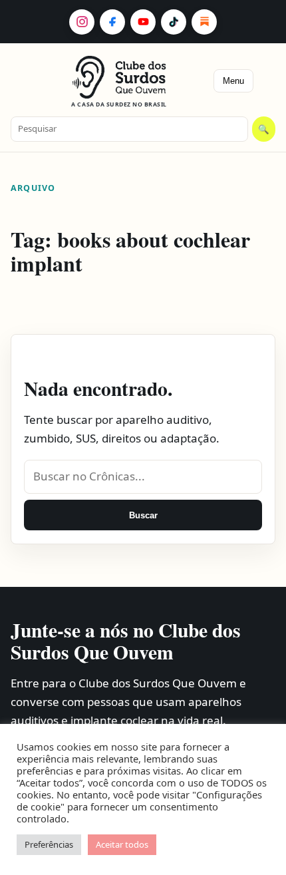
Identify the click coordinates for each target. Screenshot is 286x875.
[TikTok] (173, 22)
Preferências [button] (49, 844)
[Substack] (204, 22)
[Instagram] (81, 22)
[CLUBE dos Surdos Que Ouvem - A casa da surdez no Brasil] (119, 77)
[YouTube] (143, 22)
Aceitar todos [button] (122, 844)
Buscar (143, 515)
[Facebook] (112, 22)
